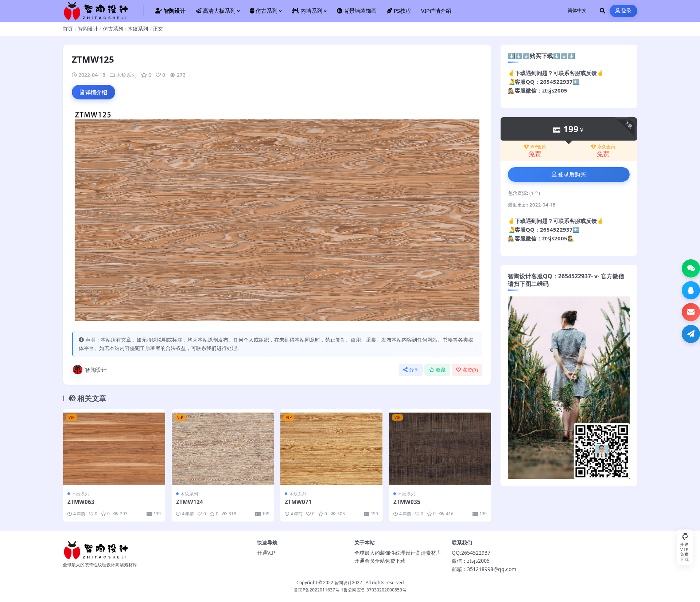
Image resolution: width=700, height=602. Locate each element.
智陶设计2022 (348, 582)
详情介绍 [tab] (96, 92)
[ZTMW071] (331, 447)
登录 (626, 10)
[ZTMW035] (440, 447)
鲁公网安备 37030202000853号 (375, 590)
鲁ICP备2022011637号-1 (318, 590)
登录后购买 (572, 174)
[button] (691, 268)
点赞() (470, 370)
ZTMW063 (80, 501)
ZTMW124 (189, 501)
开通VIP (266, 552)
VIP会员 (538, 146)
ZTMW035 (406, 501)
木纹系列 (138, 28)
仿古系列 (113, 28)
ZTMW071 (298, 501)
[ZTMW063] (114, 447)
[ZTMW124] (223, 447)
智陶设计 (88, 28)
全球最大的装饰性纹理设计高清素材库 (397, 552)
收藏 (441, 370)
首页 (68, 28)
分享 (414, 370)
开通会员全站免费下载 (379, 560)
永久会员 (606, 146)
